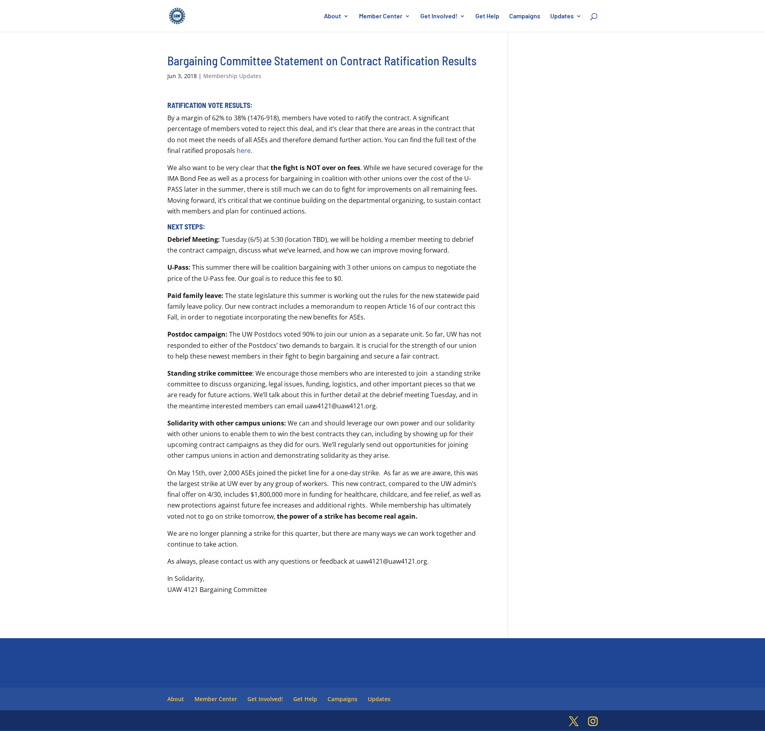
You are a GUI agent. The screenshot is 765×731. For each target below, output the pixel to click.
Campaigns (524, 16)
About (332, 16)
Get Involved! (438, 16)
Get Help (487, 16)
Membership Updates (232, 76)
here (244, 150)
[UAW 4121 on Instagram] (593, 721)
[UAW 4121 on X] (574, 721)
